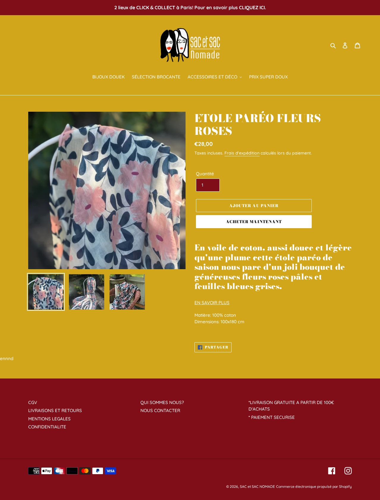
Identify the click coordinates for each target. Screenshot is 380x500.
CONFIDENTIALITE (47, 427)
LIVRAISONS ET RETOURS (55, 410)
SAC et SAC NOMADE (257, 486)
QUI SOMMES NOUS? (162, 402)
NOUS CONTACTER (160, 410)
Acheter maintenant (254, 222)
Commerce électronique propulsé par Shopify (314, 486)
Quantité (205, 173)
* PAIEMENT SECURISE (271, 417)
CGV (32, 402)
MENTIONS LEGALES (49, 419)
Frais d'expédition (241, 153)
